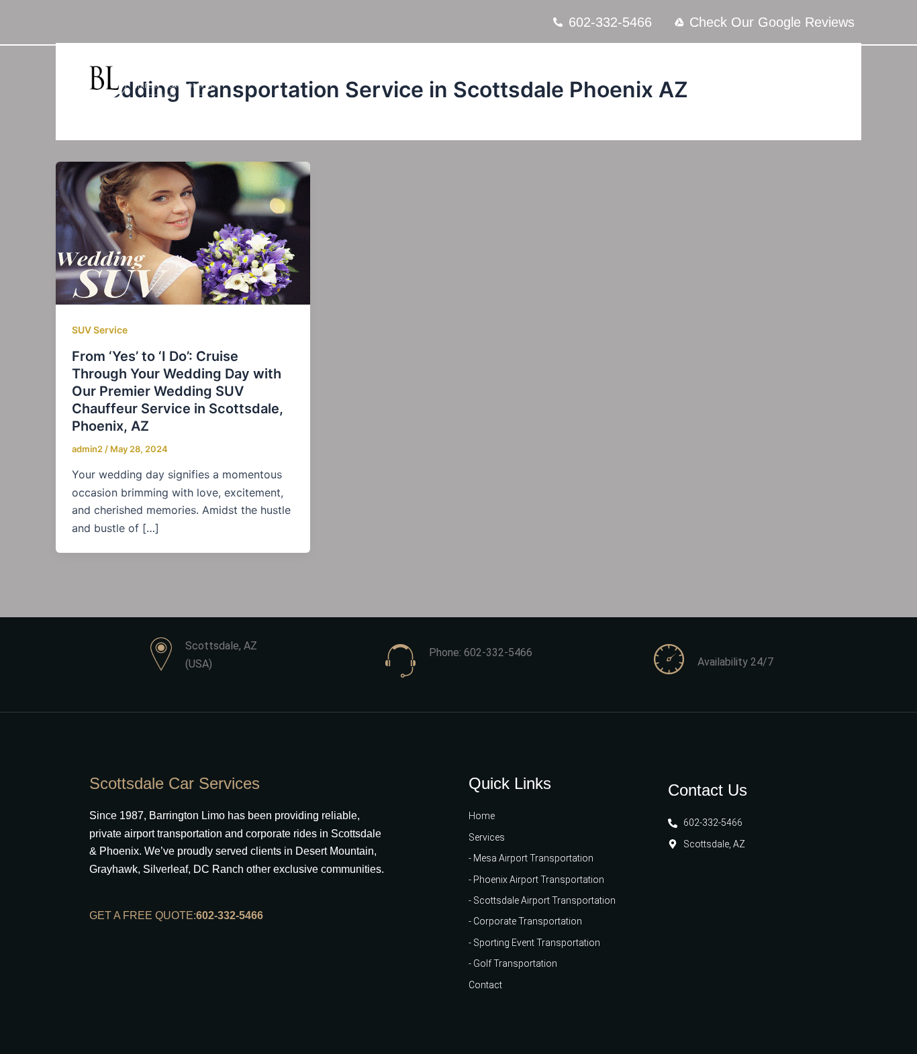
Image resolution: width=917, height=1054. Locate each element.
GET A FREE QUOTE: (142, 915)
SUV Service (100, 329)
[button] (784, 79)
